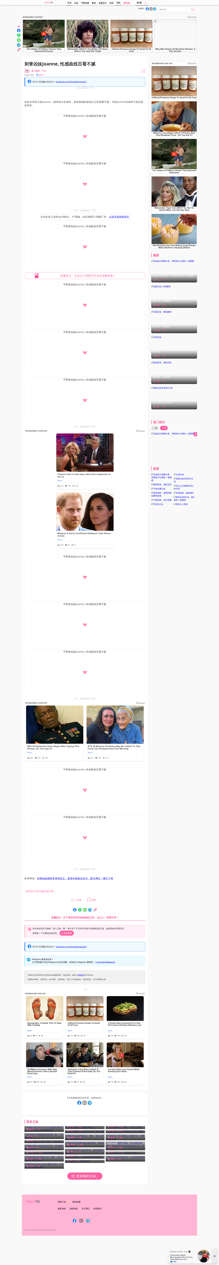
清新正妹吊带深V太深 (162, 402)
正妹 (76, 3)
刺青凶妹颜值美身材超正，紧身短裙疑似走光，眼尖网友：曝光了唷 (75, 878)
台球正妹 (156, 351)
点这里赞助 (66, 933)
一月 (164, 428)
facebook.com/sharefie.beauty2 (71, 81)
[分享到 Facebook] (74, 910)
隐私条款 (74, 1208)
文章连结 (80, 975)
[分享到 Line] (84, 910)
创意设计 (103, 3)
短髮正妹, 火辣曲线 (161, 301)
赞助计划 (62, 1201)
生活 (69, 2)
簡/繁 (139, 2)
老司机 (126, 2)
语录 (118, 2)
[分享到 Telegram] (90, 910)
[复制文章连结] (95, 910)
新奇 (94, 3)
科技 (112, 3)
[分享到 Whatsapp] (79, 910)
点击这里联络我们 (119, 216)
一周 (155, 428)
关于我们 (86, 1208)
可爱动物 (85, 3)
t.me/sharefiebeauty (105, 962)
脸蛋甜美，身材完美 (161, 377)
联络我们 (98, 1208)
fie (52, 2)
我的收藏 (76, 1201)
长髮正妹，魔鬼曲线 (161, 326)
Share (48, 2)
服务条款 (62, 1208)
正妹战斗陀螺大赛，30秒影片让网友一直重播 (172, 275)
